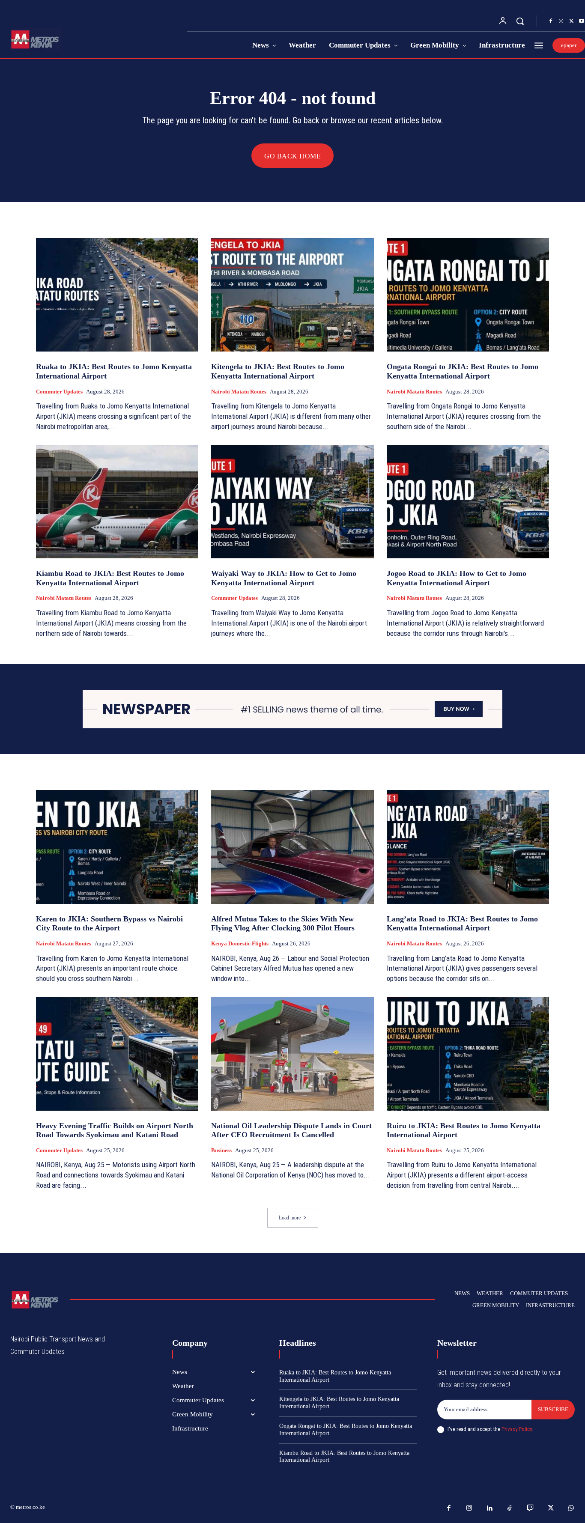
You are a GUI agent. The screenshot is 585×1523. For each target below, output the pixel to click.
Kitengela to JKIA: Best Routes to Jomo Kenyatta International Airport (277, 371)
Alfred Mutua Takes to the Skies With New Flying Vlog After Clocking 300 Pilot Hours (283, 924)
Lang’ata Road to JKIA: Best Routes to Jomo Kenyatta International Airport (462, 924)
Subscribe (553, 1409)
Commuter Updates (59, 391)
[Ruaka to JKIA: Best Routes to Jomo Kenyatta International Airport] (117, 295)
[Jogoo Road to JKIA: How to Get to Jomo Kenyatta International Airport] (468, 502)
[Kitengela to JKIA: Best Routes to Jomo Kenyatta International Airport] (292, 295)
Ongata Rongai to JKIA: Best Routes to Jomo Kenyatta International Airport (462, 371)
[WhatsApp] (571, 1508)
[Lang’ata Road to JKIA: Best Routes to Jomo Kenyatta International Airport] (468, 847)
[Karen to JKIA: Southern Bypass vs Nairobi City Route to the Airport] (117, 847)
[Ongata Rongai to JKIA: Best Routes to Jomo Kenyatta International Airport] (468, 295)
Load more (290, 1218)
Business (221, 1150)
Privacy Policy (516, 1429)
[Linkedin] (490, 1508)
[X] (571, 21)
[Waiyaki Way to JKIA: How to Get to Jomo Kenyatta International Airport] (292, 502)
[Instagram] (561, 21)
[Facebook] (551, 21)
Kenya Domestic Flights (240, 943)
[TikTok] (510, 1508)
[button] (520, 21)
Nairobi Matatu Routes (238, 391)
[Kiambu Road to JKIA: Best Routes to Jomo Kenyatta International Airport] (117, 502)
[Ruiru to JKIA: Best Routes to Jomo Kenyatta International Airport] (468, 1054)
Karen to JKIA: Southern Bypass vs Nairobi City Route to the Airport (109, 924)
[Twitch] (530, 1508)
